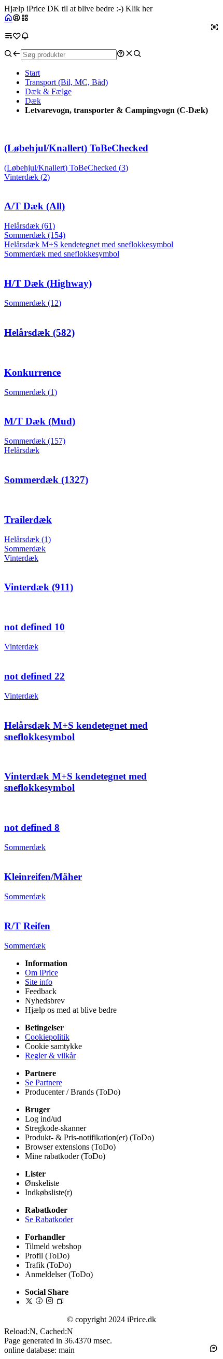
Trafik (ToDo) (48, 1265)
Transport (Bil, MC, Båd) (66, 82)
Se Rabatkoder (49, 1219)
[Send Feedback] (214, 1348)
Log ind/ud (43, 1118)
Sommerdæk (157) (34, 440)
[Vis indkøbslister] (8, 36)
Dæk (33, 100)
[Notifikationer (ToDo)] (25, 36)
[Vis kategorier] (25, 18)
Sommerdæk (25, 548)
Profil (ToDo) (47, 1255)
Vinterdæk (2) (27, 177)
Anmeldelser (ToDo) (59, 1274)
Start (32, 72)
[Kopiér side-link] (60, 1301)
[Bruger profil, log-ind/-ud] (16, 18)
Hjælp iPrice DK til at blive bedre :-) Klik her (78, 8)
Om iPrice (41, 972)
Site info (38, 982)
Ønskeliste (42, 1183)
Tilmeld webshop (53, 1246)
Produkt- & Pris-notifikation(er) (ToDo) (89, 1137)
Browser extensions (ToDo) (70, 1146)
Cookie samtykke (53, 1046)
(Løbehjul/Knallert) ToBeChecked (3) (66, 167)
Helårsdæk (21, 450)
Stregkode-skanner (55, 1128)
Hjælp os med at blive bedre (71, 1010)
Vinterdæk (21, 558)
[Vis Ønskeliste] (16, 36)
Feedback (41, 991)
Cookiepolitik (47, 1036)
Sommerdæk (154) (34, 235)
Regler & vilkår (50, 1055)
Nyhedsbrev (45, 1000)
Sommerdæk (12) (32, 303)
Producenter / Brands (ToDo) (72, 1091)
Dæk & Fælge (48, 91)
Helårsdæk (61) (29, 225)
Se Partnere (43, 1082)
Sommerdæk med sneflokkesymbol (61, 253)
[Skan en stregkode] (215, 27)
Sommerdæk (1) (30, 392)
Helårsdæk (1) (27, 539)
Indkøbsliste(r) (48, 1192)
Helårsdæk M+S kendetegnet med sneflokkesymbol (88, 244)
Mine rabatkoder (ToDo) (65, 1156)
